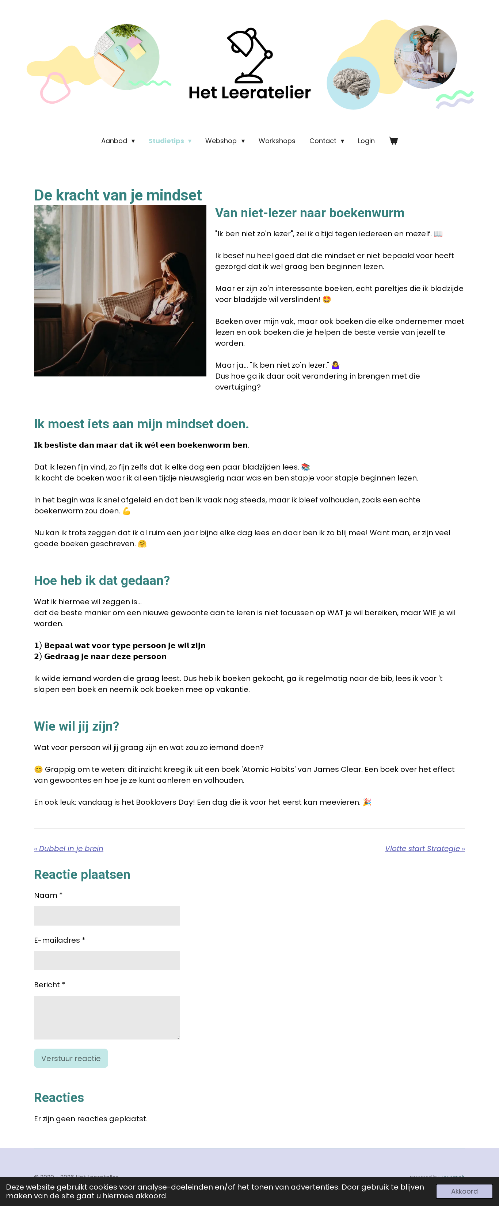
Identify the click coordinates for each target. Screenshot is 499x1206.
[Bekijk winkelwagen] (393, 141)
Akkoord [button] (464, 1191)
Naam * (48, 895)
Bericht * (49, 985)
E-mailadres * (59, 940)
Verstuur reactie (71, 1058)
